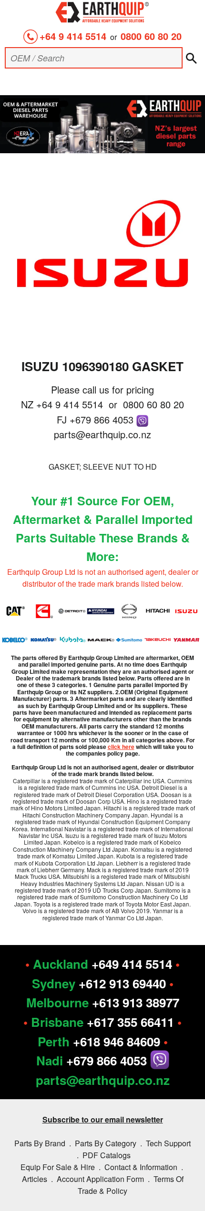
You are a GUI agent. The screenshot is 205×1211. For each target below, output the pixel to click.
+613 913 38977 (135, 1002)
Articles (34, 1178)
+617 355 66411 (130, 1022)
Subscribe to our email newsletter (102, 1119)
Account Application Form (100, 1178)
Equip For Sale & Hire (57, 1167)
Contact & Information (140, 1167)
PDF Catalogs (106, 1155)
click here (121, 746)
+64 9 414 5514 (73, 36)
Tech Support (168, 1143)
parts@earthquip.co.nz (102, 434)
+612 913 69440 (122, 983)
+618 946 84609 (116, 1041)
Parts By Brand (39, 1143)
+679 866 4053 (103, 419)
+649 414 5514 (132, 964)
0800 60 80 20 (151, 36)
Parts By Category (105, 1143)
